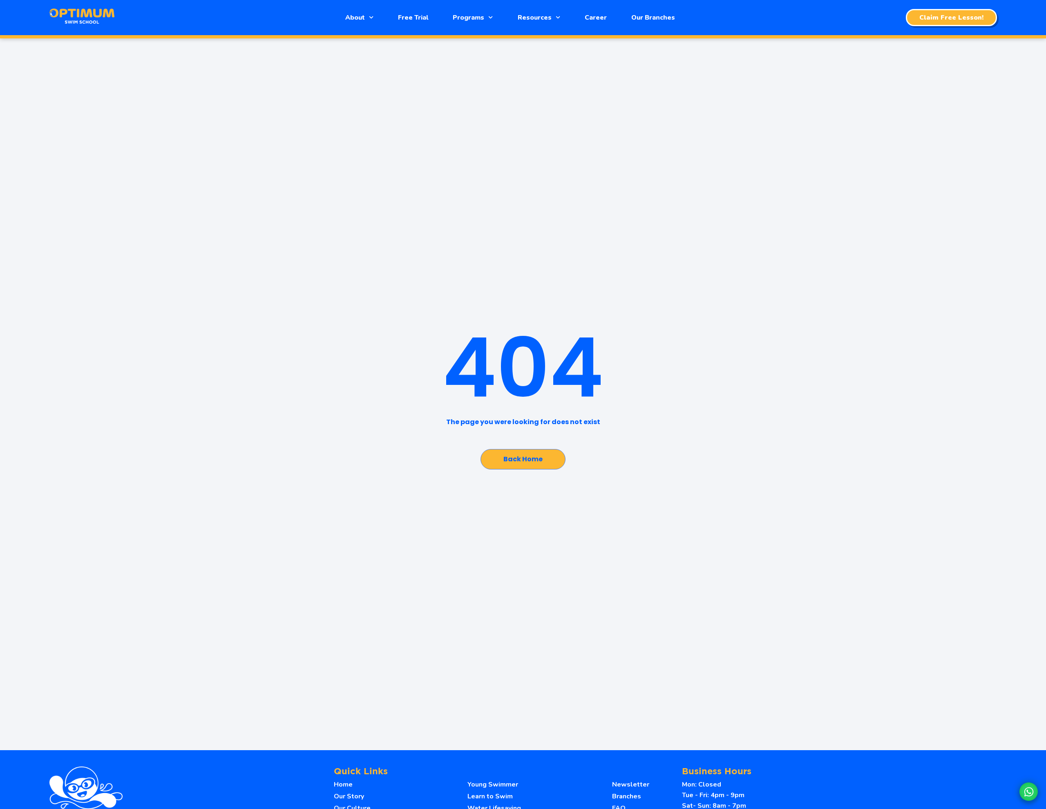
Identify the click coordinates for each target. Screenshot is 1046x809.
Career (596, 17)
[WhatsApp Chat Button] (1028, 791)
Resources (535, 17)
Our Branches (653, 17)
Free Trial (413, 17)
